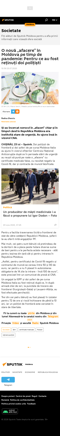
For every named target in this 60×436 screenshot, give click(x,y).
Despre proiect (8, 396)
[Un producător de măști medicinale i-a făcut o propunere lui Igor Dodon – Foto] (30, 186)
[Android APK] (9, 411)
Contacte (42, 396)
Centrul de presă (23, 396)
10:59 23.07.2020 (9, 68)
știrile (31, 313)
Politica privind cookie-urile (13, 403)
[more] (55, 225)
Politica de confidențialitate (22, 400)
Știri (14, 330)
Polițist (39, 330)
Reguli (34, 396)
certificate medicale (26, 330)
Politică (7, 207)
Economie (30, 372)
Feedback (31, 403)
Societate (6, 330)
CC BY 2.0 (5, 106)
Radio (35, 323)
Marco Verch (15, 106)
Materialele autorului (8, 122)
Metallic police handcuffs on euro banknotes (38, 106)
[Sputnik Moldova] (8, 21)
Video (15, 323)
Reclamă (5, 400)
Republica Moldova (48, 372)
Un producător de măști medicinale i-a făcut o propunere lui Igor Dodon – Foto (30, 215)
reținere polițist (8, 335)
